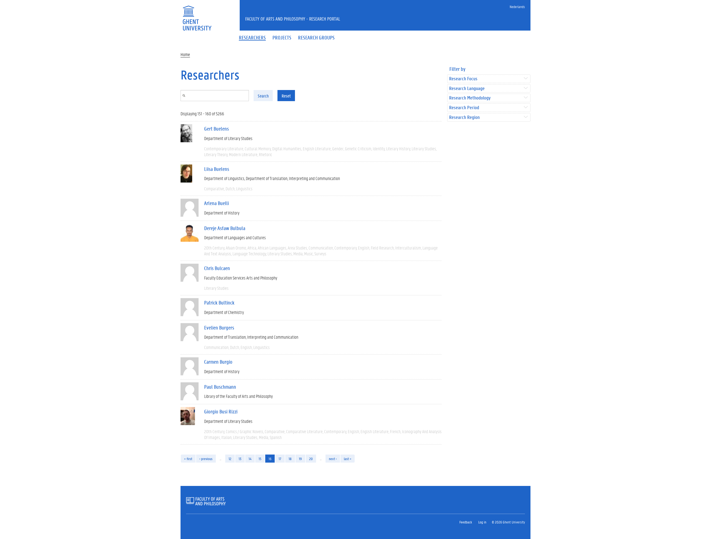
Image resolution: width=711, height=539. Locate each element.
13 (240, 458)
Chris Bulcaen (217, 268)
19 (300, 458)
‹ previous (205, 458)
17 (280, 458)
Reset (286, 96)
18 (290, 458)
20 (311, 458)
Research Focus (463, 78)
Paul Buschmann (220, 386)
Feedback (465, 522)
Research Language (467, 88)
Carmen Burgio (218, 361)
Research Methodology (469, 98)
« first (188, 458)
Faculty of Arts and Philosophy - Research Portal (292, 19)
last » (347, 458)
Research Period (464, 107)
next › (333, 458)
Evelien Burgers (219, 327)
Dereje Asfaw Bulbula (224, 228)
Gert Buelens (216, 128)
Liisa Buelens (216, 169)
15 (260, 458)
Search (263, 96)
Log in (482, 522)
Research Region (464, 117)
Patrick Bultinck (219, 302)
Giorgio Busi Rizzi (220, 411)
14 (250, 458)
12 (230, 458)
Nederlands (517, 6)
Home (185, 54)
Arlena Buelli (216, 203)
